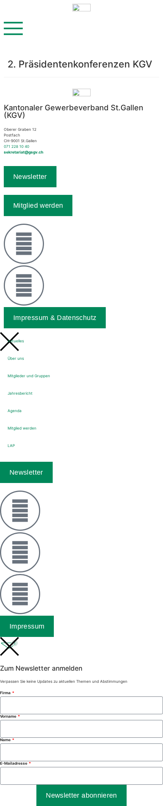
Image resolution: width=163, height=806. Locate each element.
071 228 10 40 (16, 146)
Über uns (16, 358)
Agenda (15, 410)
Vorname (8, 716)
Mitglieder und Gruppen (29, 375)
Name (5, 740)
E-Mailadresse (14, 763)
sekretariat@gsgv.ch (23, 152)
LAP (11, 445)
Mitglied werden (22, 428)
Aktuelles (16, 341)
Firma (5, 693)
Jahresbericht (20, 393)
